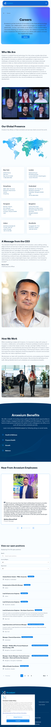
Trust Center (42, 704)
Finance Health (10, 440)
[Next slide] (33, 528)
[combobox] (25, 562)
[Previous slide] (17, 528)
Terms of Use (37, 717)
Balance (8, 450)
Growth (7, 445)
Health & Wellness (11, 435)
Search (2, 553)
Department (3, 565)
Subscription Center (44, 702)
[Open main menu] (46, 3)
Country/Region (4, 559)
